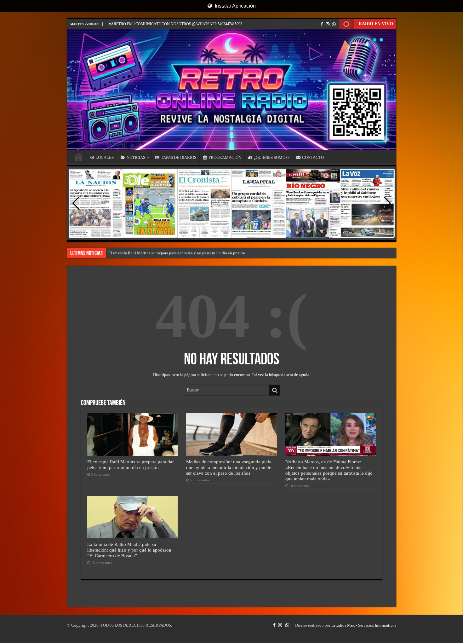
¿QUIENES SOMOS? (271, 157)
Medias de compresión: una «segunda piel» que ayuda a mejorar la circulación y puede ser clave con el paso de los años (229, 467)
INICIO (78, 156)
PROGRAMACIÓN (225, 157)
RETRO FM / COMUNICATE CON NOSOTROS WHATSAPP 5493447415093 (177, 24)
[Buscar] (274, 390)
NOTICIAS (136, 157)
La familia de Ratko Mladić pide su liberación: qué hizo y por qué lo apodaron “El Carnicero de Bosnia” (129, 550)
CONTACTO (313, 157)
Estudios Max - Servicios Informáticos (363, 625)
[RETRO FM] (231, 89)
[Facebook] (322, 24)
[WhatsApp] (333, 24)
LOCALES (104, 157)
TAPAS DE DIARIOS (178, 157)
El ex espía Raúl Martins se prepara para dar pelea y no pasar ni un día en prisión (176, 253)
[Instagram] (327, 24)
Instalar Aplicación (235, 6)
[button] (387, 203)
